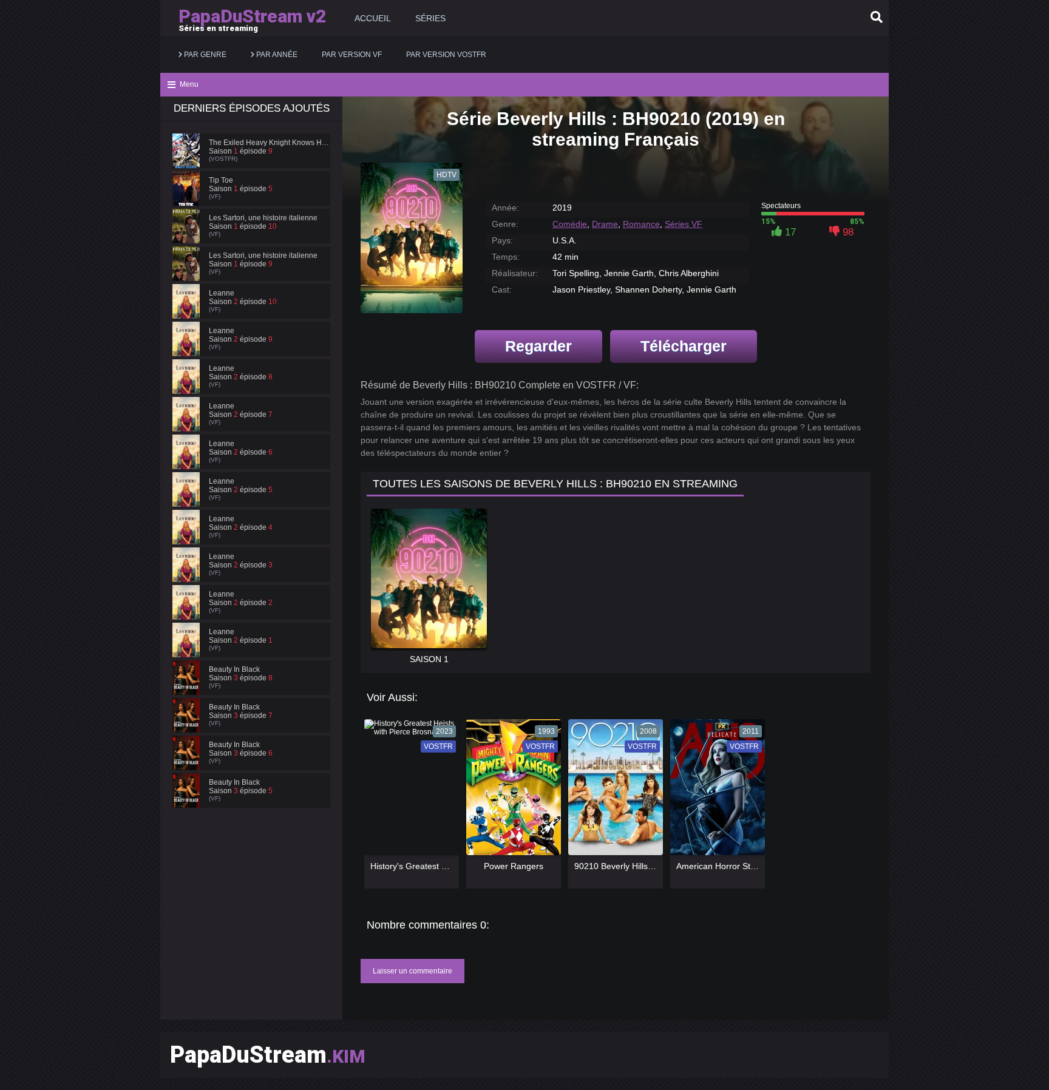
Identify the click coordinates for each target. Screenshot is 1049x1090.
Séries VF (683, 224)
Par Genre (204, 54)
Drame (605, 224)
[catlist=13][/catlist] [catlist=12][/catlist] (408, 791)
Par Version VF (352, 54)
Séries (430, 18)
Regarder (538, 345)
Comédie (569, 224)
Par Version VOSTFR (446, 54)
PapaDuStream (267, 1054)
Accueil (373, 18)
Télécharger (683, 345)
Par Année (275, 54)
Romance (641, 224)
